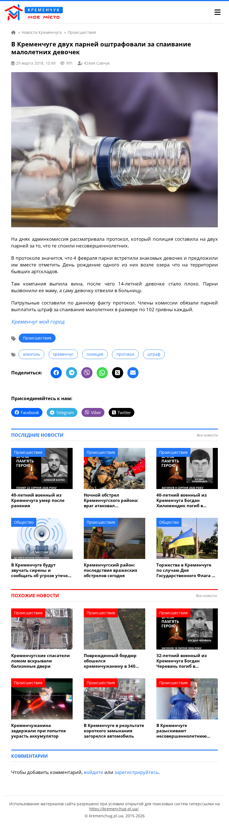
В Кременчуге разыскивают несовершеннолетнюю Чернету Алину (181, 731)
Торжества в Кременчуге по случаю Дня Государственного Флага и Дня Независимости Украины (185, 570)
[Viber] (86, 372)
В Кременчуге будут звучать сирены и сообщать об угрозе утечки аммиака (41, 570)
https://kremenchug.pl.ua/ (114, 808)
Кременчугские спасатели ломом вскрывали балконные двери (40, 661)
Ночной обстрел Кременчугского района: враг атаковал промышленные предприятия (111, 500)
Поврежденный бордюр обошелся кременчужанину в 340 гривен (110, 661)
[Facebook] (56, 372)
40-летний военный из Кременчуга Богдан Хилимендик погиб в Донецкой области (181, 500)
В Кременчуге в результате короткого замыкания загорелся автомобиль (114, 731)
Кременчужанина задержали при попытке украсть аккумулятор (38, 731)
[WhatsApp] (102, 372)
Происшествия (37, 338)
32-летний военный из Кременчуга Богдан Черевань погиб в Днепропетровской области (187, 661)
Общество (24, 522)
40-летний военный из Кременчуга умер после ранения (38, 500)
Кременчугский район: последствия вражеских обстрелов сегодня (110, 570)
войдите (93, 772)
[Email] (133, 372)
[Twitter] (117, 372)
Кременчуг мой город (37, 321)
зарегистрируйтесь (137, 772)
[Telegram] (71, 372)
